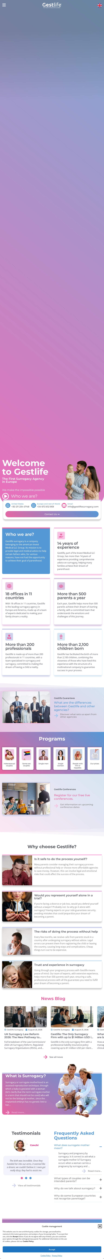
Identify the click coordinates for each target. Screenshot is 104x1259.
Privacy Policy (57, 1255)
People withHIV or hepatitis (78, 766)
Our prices (94, 764)
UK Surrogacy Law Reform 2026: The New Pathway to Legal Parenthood (21, 1037)
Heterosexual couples (9, 765)
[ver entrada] (25, 1016)
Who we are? (24, 496)
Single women (60, 765)
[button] (100, 1226)
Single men (43, 764)
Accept (52, 1249)
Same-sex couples (26, 765)
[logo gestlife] (52, 5)
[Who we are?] (5, 496)
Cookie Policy (46, 1255)
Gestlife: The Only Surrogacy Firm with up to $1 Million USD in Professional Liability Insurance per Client (72, 1038)
